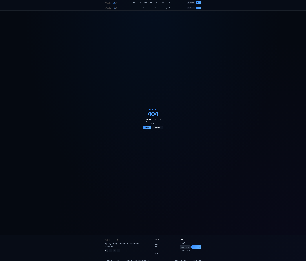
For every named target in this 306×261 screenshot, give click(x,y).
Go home (146, 127)
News (139, 2)
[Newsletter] (118, 250)
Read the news (157, 127)
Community (164, 2)
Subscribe (195, 247)
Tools (156, 2)
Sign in (198, 2)
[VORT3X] (111, 3)
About (170, 2)
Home (133, 2)
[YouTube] (106, 250)
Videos (151, 2)
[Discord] (110, 250)
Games (145, 2)
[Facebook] (114, 250)
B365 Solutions (186, 250)
